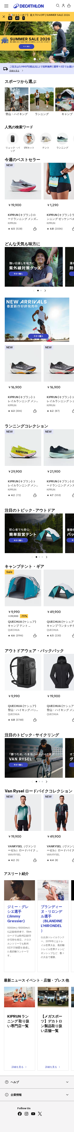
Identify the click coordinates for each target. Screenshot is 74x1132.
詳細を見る (17, 1066)
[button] (40, 59)
